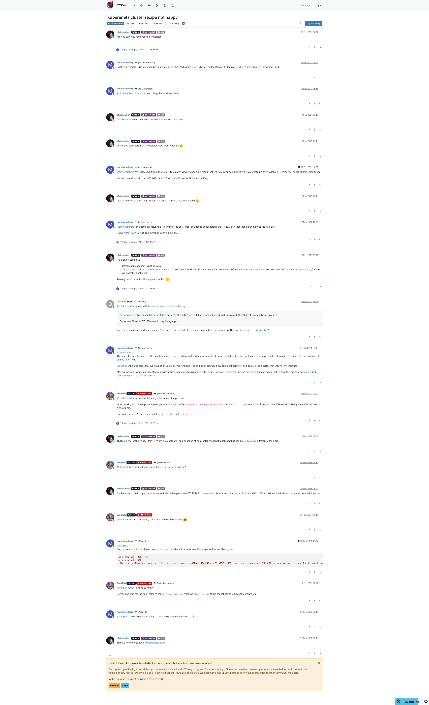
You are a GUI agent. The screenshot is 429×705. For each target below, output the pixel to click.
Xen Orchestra (116, 23)
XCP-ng (122, 5)
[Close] (319, 663)
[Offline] (111, 395)
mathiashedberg (125, 62)
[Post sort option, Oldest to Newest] (300, 23)
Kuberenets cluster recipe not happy (165, 306)
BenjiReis (121, 393)
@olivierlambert (144, 88)
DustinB (121, 301)
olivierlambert (124, 32)
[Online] (111, 34)
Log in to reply (313, 23)
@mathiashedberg (146, 62)
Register (114, 685)
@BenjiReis (142, 541)
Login (125, 685)
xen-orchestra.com (299, 269)
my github (260, 330)
